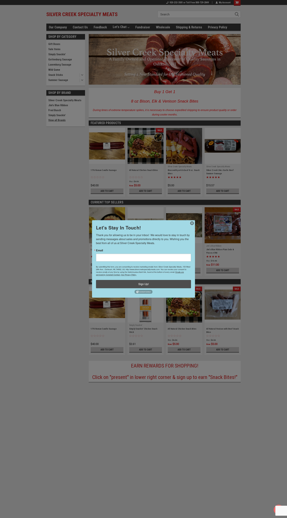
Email (99, 250)
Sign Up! (143, 284)
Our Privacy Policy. (129, 274)
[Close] (192, 223)
